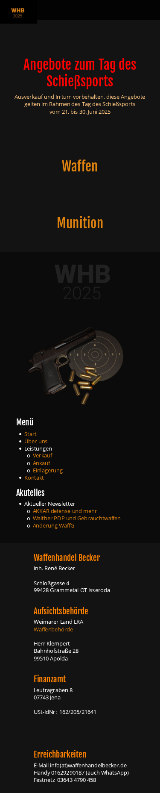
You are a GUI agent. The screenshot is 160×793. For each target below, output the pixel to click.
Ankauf (41, 462)
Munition (80, 223)
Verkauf (42, 455)
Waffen (80, 166)
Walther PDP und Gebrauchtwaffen (77, 518)
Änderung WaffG (54, 525)
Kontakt (34, 477)
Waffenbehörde (53, 629)
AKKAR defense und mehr (66, 511)
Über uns (36, 441)
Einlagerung (48, 470)
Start (30, 433)
